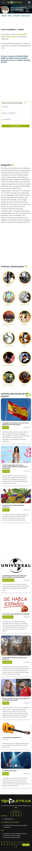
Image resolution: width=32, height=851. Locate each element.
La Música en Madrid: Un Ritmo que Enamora (14, 658)
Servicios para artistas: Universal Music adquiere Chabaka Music (14, 576)
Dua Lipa (6, 471)
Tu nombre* (5, 107)
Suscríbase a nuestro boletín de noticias (15, 833)
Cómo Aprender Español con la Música (16, 614)
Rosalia (5, 774)
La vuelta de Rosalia (9, 771)
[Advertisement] (16, 22)
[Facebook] (11, 814)
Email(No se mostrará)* (8, 113)
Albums (4, 16)
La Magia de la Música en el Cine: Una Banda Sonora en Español (15, 423)
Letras (10, 16)
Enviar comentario (16, 126)
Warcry (5, 427)
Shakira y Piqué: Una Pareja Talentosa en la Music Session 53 (16, 699)
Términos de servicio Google (12, 837)
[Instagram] (17, 814)
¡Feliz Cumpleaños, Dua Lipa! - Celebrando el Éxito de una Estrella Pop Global (14, 466)
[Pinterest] (14, 814)
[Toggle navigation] (3, 2)
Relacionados (25, 16)
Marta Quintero (8, 580)
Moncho (6, 510)
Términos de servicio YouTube (12, 835)
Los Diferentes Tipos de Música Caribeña (13, 506)
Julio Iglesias (7, 662)
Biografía (17, 16)
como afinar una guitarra (11, 737)
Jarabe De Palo (7, 617)
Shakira (5, 703)
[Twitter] (20, 814)
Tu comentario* (6, 119)
